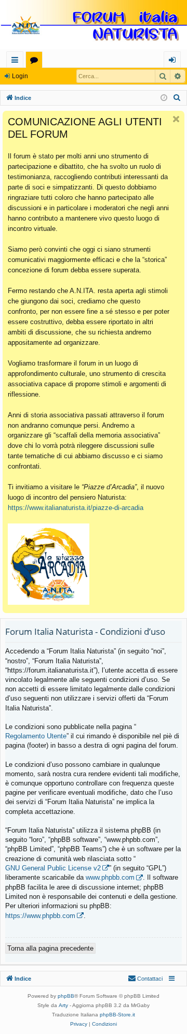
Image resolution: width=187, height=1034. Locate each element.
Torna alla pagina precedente (50, 948)
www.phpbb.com (110, 877)
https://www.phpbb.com (40, 916)
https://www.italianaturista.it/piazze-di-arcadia (75, 508)
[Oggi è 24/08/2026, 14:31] (164, 98)
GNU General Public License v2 (53, 868)
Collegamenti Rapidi (17, 61)
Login (20, 76)
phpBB (66, 996)
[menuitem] (177, 98)
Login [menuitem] (174, 61)
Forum (36, 61)
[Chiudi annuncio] (176, 119)
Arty (63, 1005)
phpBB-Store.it (117, 1014)
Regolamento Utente (35, 736)
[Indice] (93, 25)
